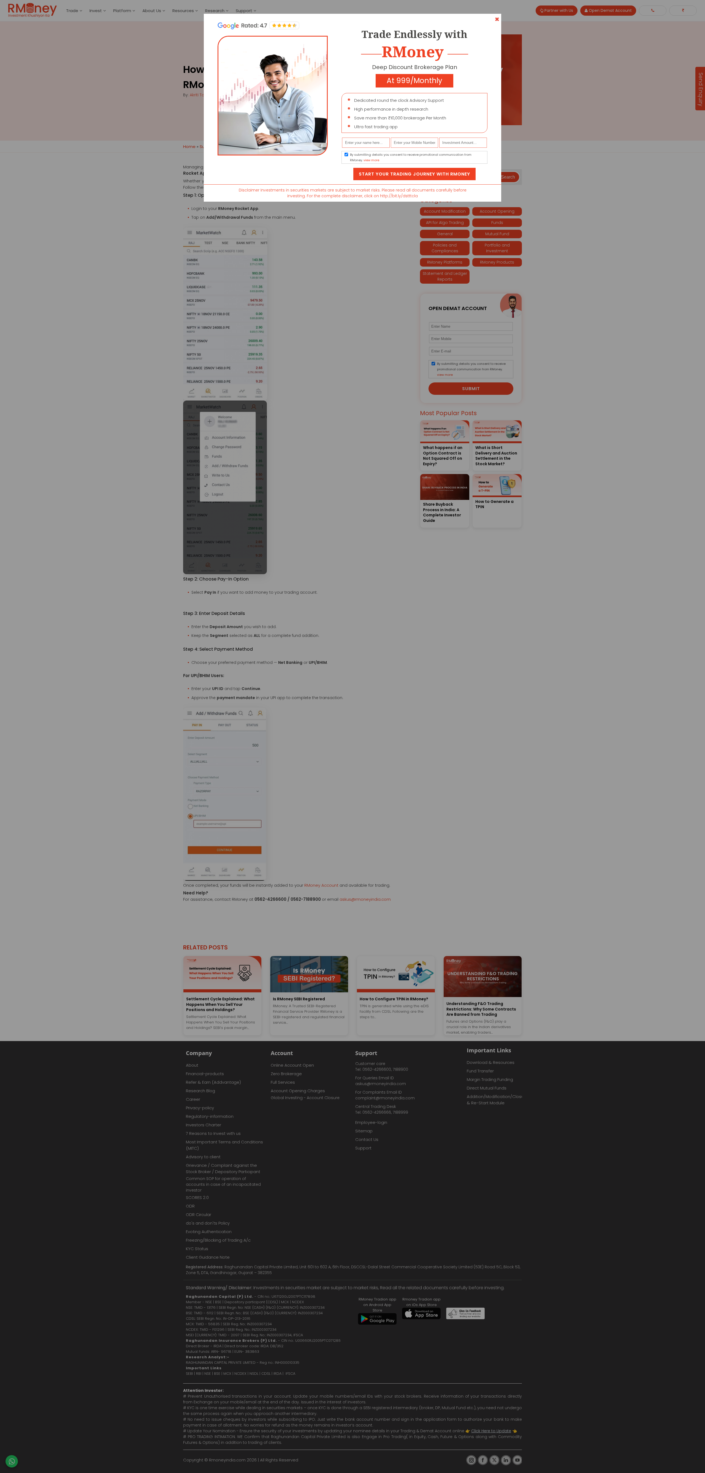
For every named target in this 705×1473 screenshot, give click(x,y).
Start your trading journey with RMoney (414, 174)
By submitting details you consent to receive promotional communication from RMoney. (410, 157)
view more (371, 160)
